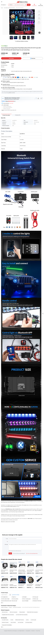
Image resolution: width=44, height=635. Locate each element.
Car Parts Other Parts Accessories (21, 614)
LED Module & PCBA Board (36, 600)
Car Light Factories (5, 619)
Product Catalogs (16, 594)
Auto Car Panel (13, 622)
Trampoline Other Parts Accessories (8, 614)
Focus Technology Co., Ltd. (15, 630)
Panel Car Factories (5, 622)
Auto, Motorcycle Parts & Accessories (9, 7)
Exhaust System (22, 612)
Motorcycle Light (14, 600)
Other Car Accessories (13, 612)
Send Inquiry (11, 58)
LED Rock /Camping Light (26, 598)
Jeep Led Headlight (25, 600)
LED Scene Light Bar (15, 598)
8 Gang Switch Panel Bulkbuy (7, 624)
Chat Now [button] (33, 58)
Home (2, 7)
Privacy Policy (38, 630)
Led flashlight (24, 596)
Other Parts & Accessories (19, 7)
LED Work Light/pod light (5, 598)
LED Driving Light (35, 596)
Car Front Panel (20, 622)
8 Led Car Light (33, 619)
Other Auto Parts (5, 612)
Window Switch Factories (19, 619)
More (2, 626)
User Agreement (28, 630)
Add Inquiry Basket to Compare (22, 41)
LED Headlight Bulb (4, 596)
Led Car (27, 619)
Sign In (3, 110)
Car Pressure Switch (28, 622)
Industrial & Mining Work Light (6, 600)
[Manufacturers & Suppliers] (22, 2)
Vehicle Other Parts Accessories (32, 612)
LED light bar (14, 596)
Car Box (12, 619)
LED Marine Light (35, 598)
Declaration (33, 630)
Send (10, 553)
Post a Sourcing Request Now (32, 553)
